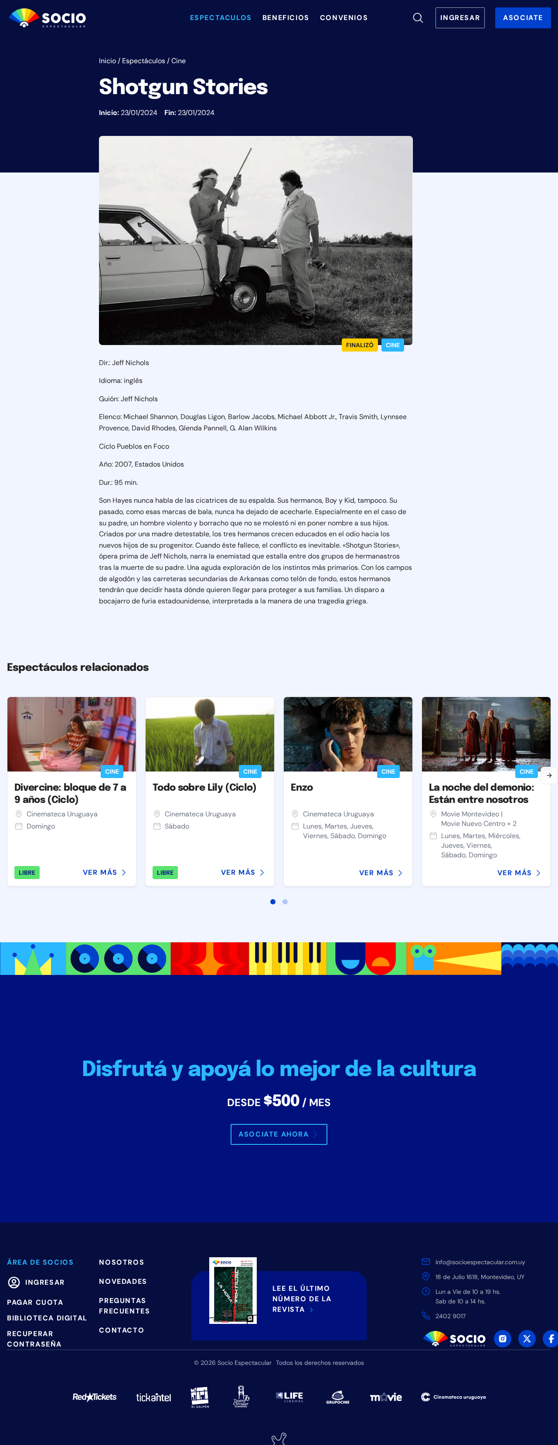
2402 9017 (451, 1316)
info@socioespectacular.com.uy (480, 1262)
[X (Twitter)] (527, 1338)
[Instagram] (502, 1338)
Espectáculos (143, 60)
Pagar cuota (35, 1302)
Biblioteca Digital (47, 1318)
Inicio (107, 60)
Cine (178, 60)
